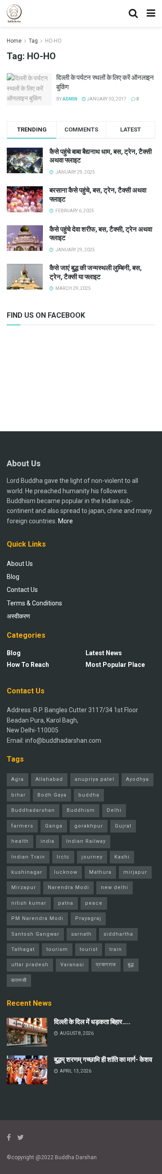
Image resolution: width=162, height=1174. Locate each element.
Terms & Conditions (34, 603)
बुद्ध (131, 965)
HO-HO (53, 41)
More (65, 521)
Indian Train (28, 857)
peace (94, 903)
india (47, 841)
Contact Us (22, 589)
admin (70, 98)
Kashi (122, 857)
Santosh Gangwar (35, 934)
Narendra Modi (68, 887)
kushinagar (26, 872)
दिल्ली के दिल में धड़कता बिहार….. (92, 1022)
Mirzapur (23, 887)
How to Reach (28, 664)
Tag (33, 41)
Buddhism (81, 810)
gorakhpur (88, 826)
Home (14, 41)
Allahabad (49, 779)
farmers (22, 826)
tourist (89, 949)
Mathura (100, 872)
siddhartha (118, 934)
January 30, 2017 (106, 98)
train (115, 949)
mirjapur (135, 872)
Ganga (54, 826)
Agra (17, 779)
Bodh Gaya (52, 795)
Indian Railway (86, 841)
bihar (18, 795)
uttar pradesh (30, 965)
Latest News (104, 653)
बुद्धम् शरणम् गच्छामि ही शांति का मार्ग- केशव (103, 1060)
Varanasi (72, 965)
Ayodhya (137, 779)
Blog (13, 576)
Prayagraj (88, 918)
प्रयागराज (106, 965)
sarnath (81, 934)
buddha (88, 795)
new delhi (114, 887)
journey (92, 857)
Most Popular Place (115, 664)
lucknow (65, 872)
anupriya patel (94, 779)
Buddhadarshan (33, 810)
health (20, 841)
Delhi (114, 810)
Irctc (63, 857)
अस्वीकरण (18, 616)
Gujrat (123, 826)
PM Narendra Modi (37, 918)
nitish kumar (28, 903)
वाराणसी (19, 980)
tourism (57, 949)
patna (65, 903)
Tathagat (23, 949)
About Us (20, 563)
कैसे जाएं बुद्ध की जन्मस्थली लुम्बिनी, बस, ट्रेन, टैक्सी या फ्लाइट (96, 272)
